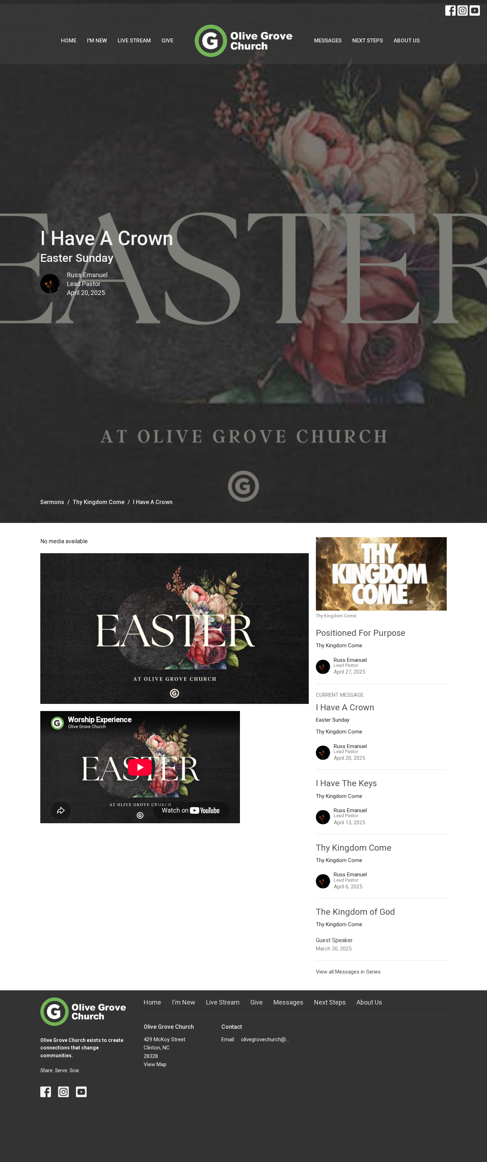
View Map (155, 1064)
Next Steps (367, 40)
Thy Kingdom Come (98, 502)
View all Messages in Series (348, 972)
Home (68, 40)
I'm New (97, 40)
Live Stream (134, 40)
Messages (328, 40)
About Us (407, 40)
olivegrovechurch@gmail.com (266, 1039)
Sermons (52, 502)
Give (167, 40)
